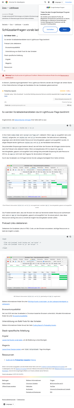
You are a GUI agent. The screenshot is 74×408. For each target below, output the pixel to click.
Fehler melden (6, 383)
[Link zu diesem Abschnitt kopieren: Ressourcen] (16, 355)
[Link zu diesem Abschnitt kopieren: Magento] (11, 345)
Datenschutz (21, 399)
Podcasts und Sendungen (33, 392)
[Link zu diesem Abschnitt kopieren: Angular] (10, 336)
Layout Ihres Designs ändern (11, 349)
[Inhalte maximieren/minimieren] (17, 36)
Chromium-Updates (32, 383)
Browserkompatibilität (20, 316)
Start (65, 29)
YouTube (52, 386)
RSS (51, 392)
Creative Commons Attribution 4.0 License (53, 366)
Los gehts (26, 24)
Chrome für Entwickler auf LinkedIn (60, 389)
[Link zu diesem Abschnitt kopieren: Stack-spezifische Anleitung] (31, 331)
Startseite (5, 24)
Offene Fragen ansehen (9, 386)
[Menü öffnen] (3, 2)
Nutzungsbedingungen (9, 399)
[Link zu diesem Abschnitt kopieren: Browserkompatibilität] (22, 310)
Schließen (50, 29)
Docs (4, 8)
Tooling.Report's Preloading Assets (44, 325)
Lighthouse (14, 8)
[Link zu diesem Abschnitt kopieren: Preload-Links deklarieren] (29, 223)
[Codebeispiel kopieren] (70, 125)
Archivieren (29, 389)
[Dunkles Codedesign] (67, 125)
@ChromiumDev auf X (56, 383)
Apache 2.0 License (21, 369)
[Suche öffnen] (45, 2)
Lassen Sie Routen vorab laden (12, 340)
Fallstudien (29, 386)
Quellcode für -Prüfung (21, 360)
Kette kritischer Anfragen (22, 120)
